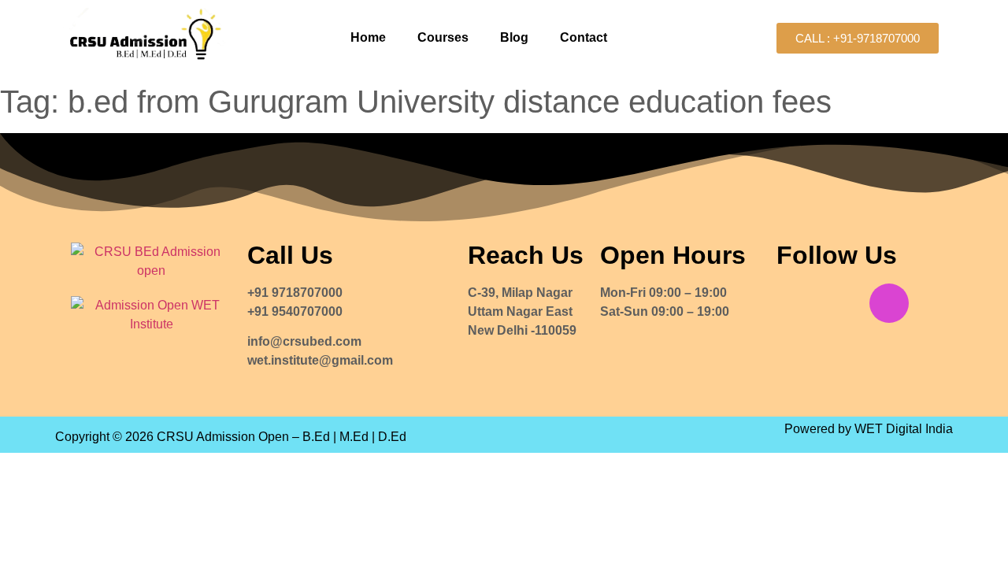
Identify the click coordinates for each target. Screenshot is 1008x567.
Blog (514, 37)
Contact (583, 37)
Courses (443, 37)
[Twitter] (842, 303)
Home (368, 37)
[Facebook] (796, 303)
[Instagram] (889, 303)
